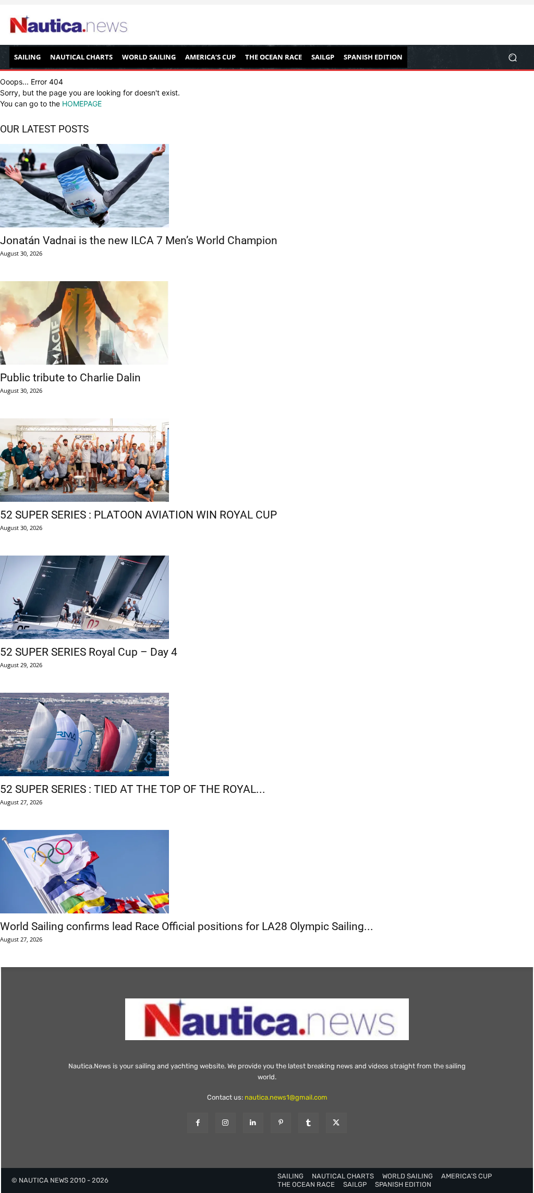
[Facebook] (197, 1123)
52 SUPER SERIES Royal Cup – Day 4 (88, 652)
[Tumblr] (308, 1123)
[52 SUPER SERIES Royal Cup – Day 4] (267, 597)
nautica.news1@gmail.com (286, 1097)
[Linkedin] (253, 1123)
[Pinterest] (281, 1123)
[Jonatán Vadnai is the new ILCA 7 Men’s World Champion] (267, 185)
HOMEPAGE (82, 103)
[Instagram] (225, 1123)
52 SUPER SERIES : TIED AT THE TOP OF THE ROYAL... (132, 789)
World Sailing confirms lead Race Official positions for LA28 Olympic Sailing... (186, 926)
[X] (336, 1123)
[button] (512, 57)
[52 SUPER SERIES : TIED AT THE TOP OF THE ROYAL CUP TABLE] (267, 734)
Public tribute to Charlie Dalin (70, 377)
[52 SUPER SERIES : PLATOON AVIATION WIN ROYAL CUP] (267, 460)
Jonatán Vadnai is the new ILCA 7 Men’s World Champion (138, 240)
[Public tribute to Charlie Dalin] (267, 323)
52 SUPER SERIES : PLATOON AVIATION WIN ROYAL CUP (138, 515)
